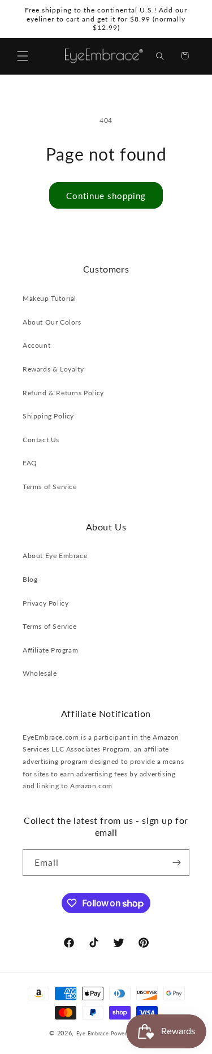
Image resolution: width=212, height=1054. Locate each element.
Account (36, 345)
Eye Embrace (92, 1033)
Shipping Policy (48, 416)
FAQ (30, 463)
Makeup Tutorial (49, 298)
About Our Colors (52, 322)
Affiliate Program (50, 650)
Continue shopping (106, 196)
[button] (22, 56)
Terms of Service (50, 486)
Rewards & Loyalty (53, 369)
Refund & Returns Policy (63, 392)
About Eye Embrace (55, 555)
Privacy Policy (45, 603)
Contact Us (41, 439)
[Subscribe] (176, 862)
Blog (30, 579)
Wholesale (40, 673)
